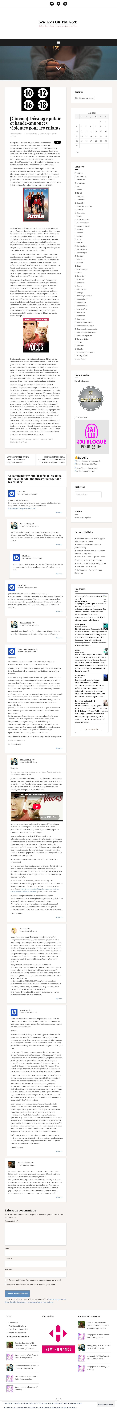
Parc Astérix (82, 309)
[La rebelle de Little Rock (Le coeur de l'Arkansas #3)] (106, 703)
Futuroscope (82, 269)
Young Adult (82, 355)
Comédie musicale (84, 206)
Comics (80, 209)
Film (42, 134)
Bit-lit (79, 193)
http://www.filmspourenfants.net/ (22, 508)
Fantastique (82, 246)
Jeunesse (80, 279)
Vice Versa (23, 442)
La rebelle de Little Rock (85, 701)
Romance (81, 312)
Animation (81, 176)
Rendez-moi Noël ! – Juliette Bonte (91, 557)
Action (80, 173)
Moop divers (82, 299)
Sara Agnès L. (80, 652)
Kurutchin (24, 1010)
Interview (81, 276)
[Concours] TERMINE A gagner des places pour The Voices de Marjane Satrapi (51, 460)
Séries (79, 342)
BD (78, 186)
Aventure (81, 179)
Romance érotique (84, 322)
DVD (79, 239)
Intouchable (80, 675)
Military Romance (84, 296)
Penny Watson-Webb (82, 703)
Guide (79, 272)
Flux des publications (18, 1326)
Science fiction (83, 339)
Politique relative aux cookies (66, 1407)
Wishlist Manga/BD (83, 517)
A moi (77, 650)
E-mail (8, 1259)
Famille (35, 439)
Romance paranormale (86, 332)
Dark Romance (83, 219)
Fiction (80, 262)
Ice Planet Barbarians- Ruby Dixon (91, 563)
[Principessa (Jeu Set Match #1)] (106, 626)
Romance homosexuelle (87, 329)
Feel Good (81, 259)
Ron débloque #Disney (86, 567)
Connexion (13, 1323)
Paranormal (82, 306)
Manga (80, 292)
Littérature (81, 289)
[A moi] (106, 652)
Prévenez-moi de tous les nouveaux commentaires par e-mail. (34, 1280)
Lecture (80, 286)
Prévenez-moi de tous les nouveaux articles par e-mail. (31, 1284)
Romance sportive (84, 335)
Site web (8, 1269)
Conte (79, 216)
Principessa (80, 624)
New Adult (81, 302)
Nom (7, 1248)
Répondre (59, 512)
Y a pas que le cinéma (86, 352)
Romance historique (85, 325)
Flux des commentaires (18, 1329)
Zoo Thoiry (81, 359)
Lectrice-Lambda (22, 1343)
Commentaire (11, 1221)
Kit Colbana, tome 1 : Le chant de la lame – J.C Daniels (26, 1346)
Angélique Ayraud (82, 601)
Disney (28, 439)
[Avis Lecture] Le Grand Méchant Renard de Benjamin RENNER (18, 460)
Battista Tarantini (82, 626)
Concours (81, 213)
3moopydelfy (31, 134)
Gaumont (43, 439)
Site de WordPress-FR (17, 1332)
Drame (80, 229)
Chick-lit (80, 196)
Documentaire (83, 223)
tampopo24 (19, 1355)
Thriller (80, 345)
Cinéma (21, 439)
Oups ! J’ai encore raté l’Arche (89, 560)
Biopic (79, 189)
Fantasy (80, 256)
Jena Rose (79, 677)
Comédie (80, 199)
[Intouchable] (106, 677)
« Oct (77, 152)
